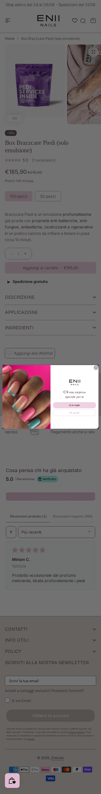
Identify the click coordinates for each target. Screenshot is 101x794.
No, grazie (74, 413)
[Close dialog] (95, 367)
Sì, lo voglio (74, 405)
